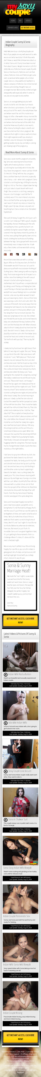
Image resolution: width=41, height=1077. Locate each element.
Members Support (12, 1054)
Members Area (13, 28)
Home (13, 21)
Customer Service (32, 1052)
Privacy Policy (29, 1061)
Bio (20, 21)
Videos (28, 21)
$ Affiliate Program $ (28, 1054)
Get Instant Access (27, 28)
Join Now (21, 1052)
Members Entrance (9, 1052)
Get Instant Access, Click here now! (20, 620)
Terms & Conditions (14, 1061)
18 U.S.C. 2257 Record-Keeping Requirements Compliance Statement (20, 1057)
